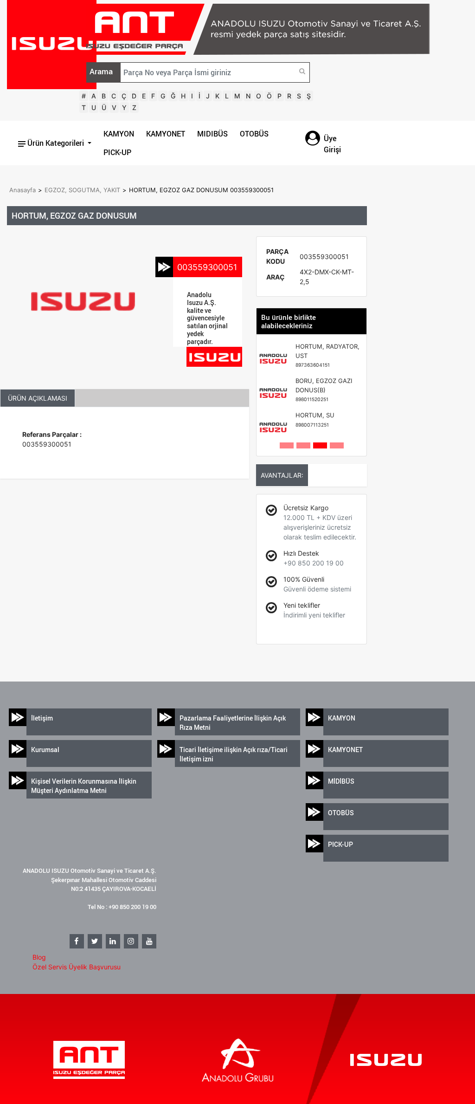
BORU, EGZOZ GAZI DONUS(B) (323, 390)
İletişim (42, 718)
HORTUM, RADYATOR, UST (327, 355)
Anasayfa (22, 190)
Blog (39, 957)
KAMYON (118, 134)
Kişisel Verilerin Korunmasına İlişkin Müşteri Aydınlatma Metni (83, 786)
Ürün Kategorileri (56, 143)
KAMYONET (165, 134)
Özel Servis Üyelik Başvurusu (76, 967)
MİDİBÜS (341, 781)
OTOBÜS (254, 134)
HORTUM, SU (314, 419)
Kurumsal (45, 749)
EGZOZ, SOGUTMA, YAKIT (82, 190)
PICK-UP (117, 152)
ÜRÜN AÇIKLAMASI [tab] (37, 398)
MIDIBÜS (212, 134)
